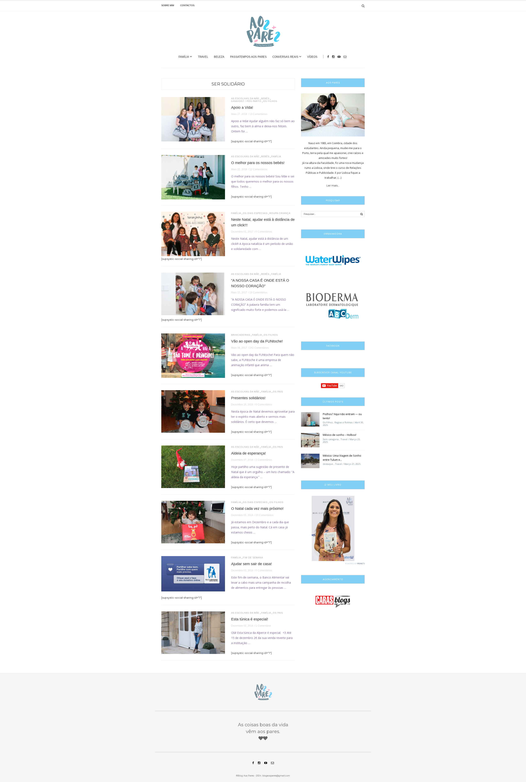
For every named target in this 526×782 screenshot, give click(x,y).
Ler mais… (332, 185)
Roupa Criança (279, 213)
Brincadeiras (240, 335)
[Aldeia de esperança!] (193, 466)
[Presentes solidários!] (193, 411)
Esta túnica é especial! (249, 619)
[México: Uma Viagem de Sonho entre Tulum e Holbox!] (310, 460)
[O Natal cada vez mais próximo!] (193, 521)
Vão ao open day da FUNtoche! (257, 341)
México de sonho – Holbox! (339, 435)
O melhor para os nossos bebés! (258, 163)
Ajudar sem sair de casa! (251, 564)
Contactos (187, 5)
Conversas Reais (285, 56)
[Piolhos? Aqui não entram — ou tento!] (310, 419)
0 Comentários (264, 231)
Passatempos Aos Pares (248, 56)
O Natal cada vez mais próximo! (257, 509)
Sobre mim (167, 5)
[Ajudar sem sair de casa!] (193, 573)
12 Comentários (258, 169)
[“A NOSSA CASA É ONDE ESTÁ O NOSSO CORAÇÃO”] (193, 293)
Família (184, 56)
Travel (203, 56)
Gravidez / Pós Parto (246, 101)
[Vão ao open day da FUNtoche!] (193, 355)
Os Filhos (270, 101)
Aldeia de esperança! (248, 453)
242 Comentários (259, 347)
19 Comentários (258, 292)
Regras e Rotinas (344, 422)
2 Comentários (264, 459)
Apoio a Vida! (242, 107)
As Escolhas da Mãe (245, 98)
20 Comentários (264, 515)
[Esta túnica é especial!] (193, 632)
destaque (328, 463)
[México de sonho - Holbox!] (310, 440)
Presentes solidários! (248, 398)
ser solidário (228, 84)
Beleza (219, 56)
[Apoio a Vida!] (193, 118)
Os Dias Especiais (255, 213)
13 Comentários (258, 114)
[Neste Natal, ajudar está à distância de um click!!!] (193, 233)
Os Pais (278, 392)
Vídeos (312, 56)
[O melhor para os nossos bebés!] (193, 176)
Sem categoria (331, 439)
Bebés (265, 98)
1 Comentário (263, 625)
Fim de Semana (253, 557)
